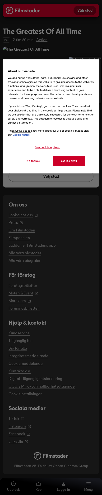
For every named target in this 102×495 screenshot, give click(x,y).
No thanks (33, 161)
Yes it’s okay (69, 161)
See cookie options (47, 147)
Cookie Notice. (21, 134)
